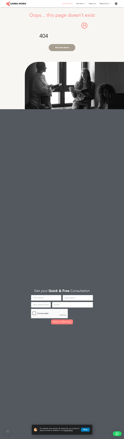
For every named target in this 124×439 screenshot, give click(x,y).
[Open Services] (84, 3)
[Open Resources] (109, 3)
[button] (116, 4)
